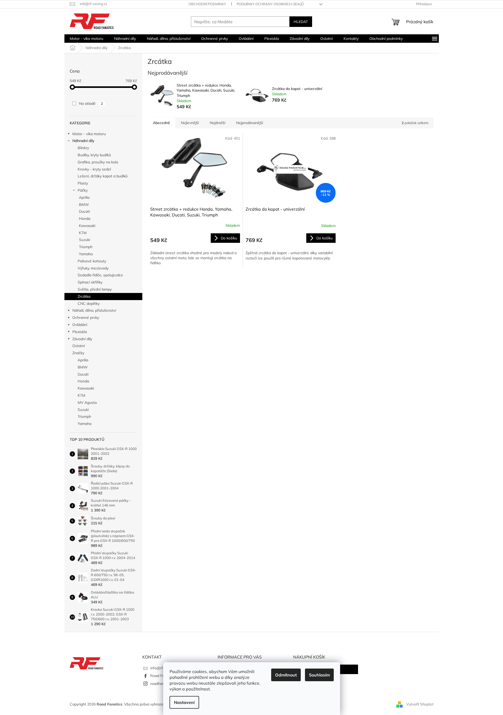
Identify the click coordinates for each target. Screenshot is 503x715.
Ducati (84, 211)
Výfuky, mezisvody (93, 268)
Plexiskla (79, 331)
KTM (83, 232)
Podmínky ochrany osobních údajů (270, 4)
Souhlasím (319, 675)
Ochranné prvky (85, 317)
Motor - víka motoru (89, 133)
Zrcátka (84, 296)
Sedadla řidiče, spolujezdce (100, 275)
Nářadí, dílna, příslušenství (94, 310)
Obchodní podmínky (207, 4)
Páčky (83, 190)
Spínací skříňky (90, 282)
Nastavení (184, 702)
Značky (78, 353)
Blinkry (83, 147)
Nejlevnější (190, 122)
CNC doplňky (89, 303)
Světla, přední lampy (95, 289)
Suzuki (84, 239)
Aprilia (84, 197)
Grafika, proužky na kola (98, 162)
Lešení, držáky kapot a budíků (103, 176)
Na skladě (91, 103)
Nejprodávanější (249, 122)
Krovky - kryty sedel (94, 169)
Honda (84, 218)
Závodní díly (82, 339)
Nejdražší (217, 122)
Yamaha (86, 254)
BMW (84, 204)
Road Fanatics (162, 675)
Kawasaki (87, 225)
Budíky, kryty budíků (94, 155)
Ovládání (79, 324)
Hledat (301, 21)
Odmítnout (286, 675)
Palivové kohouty (92, 261)
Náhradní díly (83, 140)
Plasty (83, 183)
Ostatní (78, 345)
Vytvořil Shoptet (420, 704)
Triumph (85, 246)
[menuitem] (86, 38)
